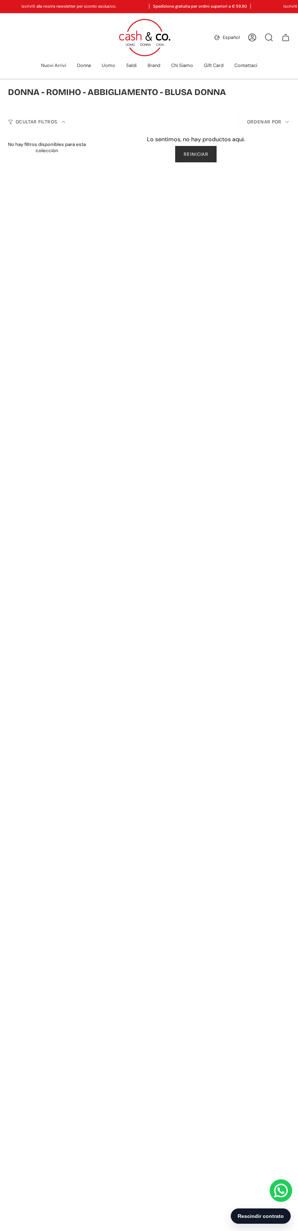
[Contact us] (281, 1190)
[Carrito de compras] (285, 37)
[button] (84, 66)
